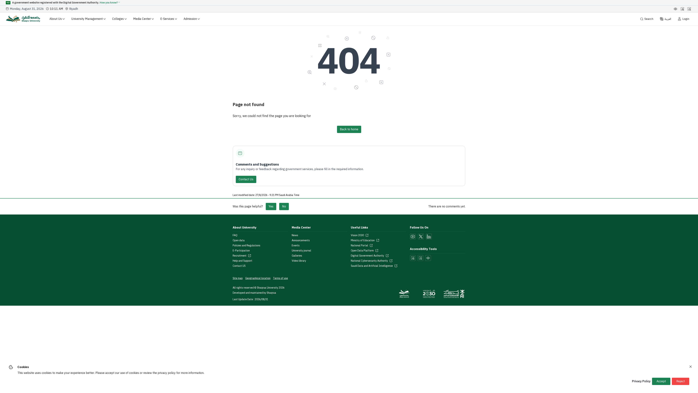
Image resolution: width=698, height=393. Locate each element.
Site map (238, 278)
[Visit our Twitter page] (421, 236)
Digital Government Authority (367, 256)
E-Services (167, 19)
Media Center (142, 19)
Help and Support (242, 261)
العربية (668, 19)
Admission (190, 19)
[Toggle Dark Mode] (675, 9)
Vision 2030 (357, 235)
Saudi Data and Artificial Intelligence (372, 266)
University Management (87, 19)
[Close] (690, 366)
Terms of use (280, 278)
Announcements (301, 240)
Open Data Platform (362, 251)
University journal (301, 251)
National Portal (359, 245)
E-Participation (241, 251)
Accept (661, 381)
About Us (55, 19)
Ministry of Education (363, 240)
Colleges (118, 19)
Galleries (297, 256)
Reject (680, 381)
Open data (239, 240)
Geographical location (257, 278)
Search (648, 19)
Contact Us (246, 179)
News (295, 235)
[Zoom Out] (689, 9)
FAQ (235, 235)
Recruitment (239, 256)
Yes (271, 206)
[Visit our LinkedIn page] (429, 236)
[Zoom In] (682, 9)
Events (296, 245)
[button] (110, 3)
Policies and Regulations (246, 245)
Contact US (239, 266)
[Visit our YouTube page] (413, 236)
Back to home (349, 129)
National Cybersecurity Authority (369, 261)
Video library (299, 261)
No (284, 206)
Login (685, 19)
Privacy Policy (641, 381)
